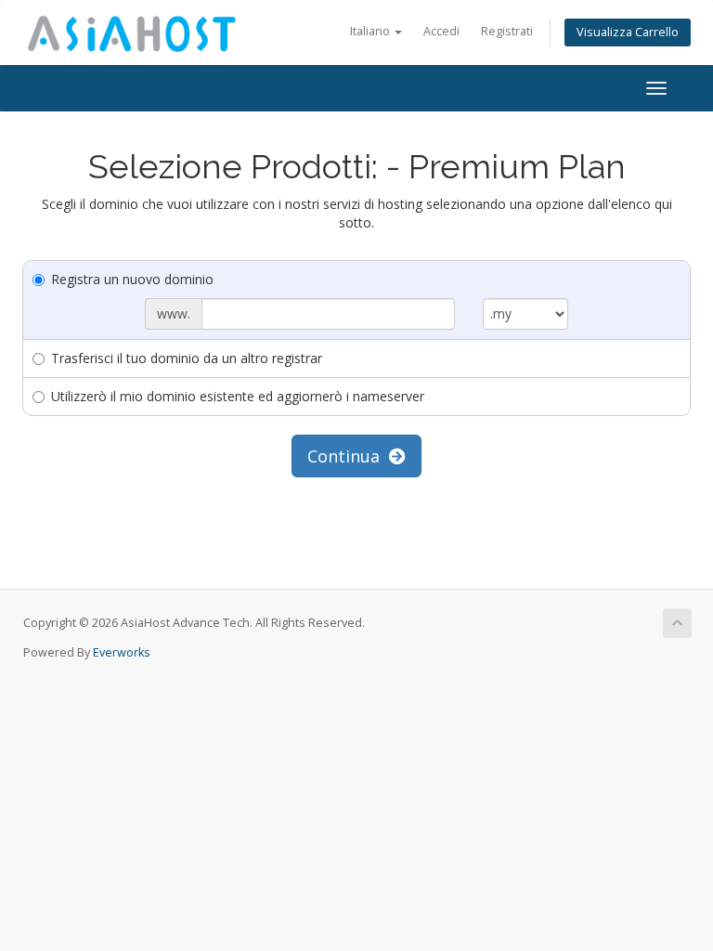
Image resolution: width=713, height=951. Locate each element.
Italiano (371, 31)
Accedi (441, 31)
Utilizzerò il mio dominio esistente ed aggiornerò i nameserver (237, 396)
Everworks (121, 652)
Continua (348, 456)
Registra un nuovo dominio (132, 279)
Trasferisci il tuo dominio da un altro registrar (186, 358)
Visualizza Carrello (628, 32)
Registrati (507, 31)
